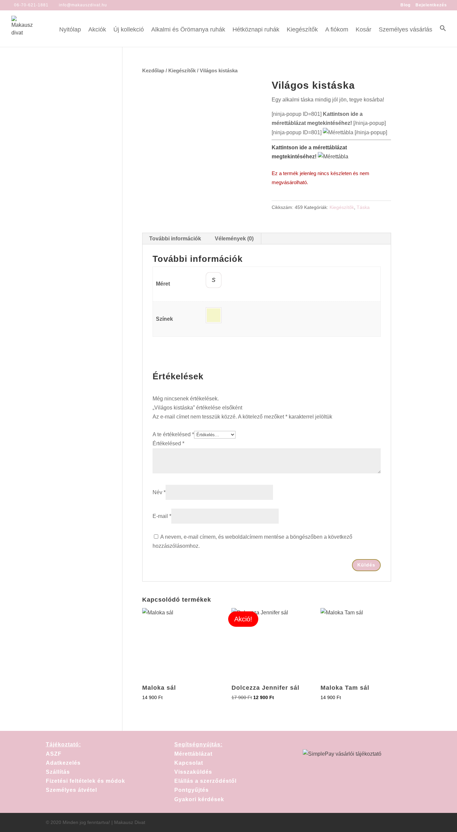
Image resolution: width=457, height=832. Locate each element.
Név (159, 492)
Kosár (363, 30)
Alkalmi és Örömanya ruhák (188, 30)
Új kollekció (128, 30)
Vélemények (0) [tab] (234, 238)
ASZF (54, 754)
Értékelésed (168, 443)
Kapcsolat (188, 763)
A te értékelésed (173, 434)
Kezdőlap (153, 70)
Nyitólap (70, 30)
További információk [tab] (175, 238)
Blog (405, 5)
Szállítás (58, 772)
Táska (363, 207)
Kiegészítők (302, 30)
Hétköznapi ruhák (256, 30)
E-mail (162, 516)
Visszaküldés (193, 772)
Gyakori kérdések (199, 799)
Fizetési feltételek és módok (85, 781)
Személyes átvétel (71, 790)
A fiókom (336, 30)
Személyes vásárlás (405, 30)
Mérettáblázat (193, 754)
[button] (443, 36)
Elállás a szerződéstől (205, 781)
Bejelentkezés (431, 5)
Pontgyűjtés (191, 790)
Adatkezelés (63, 763)
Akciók (97, 30)
